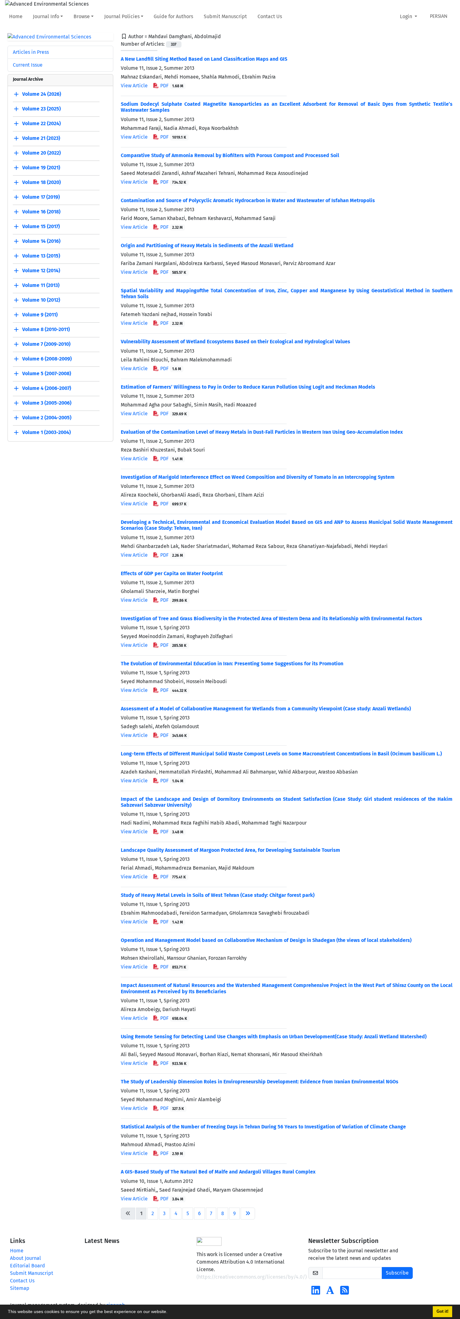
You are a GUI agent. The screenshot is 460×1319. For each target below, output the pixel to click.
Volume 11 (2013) (40, 286)
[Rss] (344, 1292)
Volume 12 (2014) (41, 271)
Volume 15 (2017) (41, 227)
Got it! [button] (442, 1311)
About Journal (25, 1258)
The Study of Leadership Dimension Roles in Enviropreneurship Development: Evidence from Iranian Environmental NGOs (259, 1082)
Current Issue (28, 65)
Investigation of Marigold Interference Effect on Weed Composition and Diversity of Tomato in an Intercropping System (258, 477)
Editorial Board (27, 1266)
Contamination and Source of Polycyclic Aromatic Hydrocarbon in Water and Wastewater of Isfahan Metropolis (248, 200)
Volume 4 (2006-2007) (46, 388)
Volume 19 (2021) (41, 168)
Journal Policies (122, 16)
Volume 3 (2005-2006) (46, 403)
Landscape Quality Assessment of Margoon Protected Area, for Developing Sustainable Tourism (230, 850)
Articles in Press (31, 52)
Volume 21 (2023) (41, 138)
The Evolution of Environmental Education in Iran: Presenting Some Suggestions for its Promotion (232, 664)
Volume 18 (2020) (41, 183)
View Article (134, 86)
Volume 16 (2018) (41, 212)
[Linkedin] (315, 1292)
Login (406, 16)
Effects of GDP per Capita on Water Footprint (172, 573)
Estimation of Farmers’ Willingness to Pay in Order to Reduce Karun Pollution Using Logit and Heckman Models (248, 387)
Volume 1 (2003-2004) (46, 433)
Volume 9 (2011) (40, 315)
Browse (82, 16)
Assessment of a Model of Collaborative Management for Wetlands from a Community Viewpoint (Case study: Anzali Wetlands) (266, 709)
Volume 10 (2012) (41, 300)
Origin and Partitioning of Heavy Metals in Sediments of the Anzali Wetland (207, 245)
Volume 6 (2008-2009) (47, 359)
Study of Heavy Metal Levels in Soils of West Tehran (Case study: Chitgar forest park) (217, 895)
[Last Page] (248, 1213)
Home (16, 16)
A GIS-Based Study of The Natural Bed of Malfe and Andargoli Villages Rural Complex (218, 1172)
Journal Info (46, 16)
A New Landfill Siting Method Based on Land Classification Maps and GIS (204, 59)
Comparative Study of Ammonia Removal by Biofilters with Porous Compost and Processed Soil (230, 155)
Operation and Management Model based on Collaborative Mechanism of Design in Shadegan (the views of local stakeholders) (266, 940)
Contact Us (270, 16)
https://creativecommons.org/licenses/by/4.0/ (251, 1277)
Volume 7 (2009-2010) (46, 344)
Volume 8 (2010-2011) (46, 330)
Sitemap (19, 1288)
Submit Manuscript (225, 16)
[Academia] (330, 1292)
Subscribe (397, 1273)
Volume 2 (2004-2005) (46, 418)
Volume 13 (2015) (41, 256)
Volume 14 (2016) (41, 241)
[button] (170, 1312)
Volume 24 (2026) (41, 94)
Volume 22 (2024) (41, 124)
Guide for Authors (173, 16)
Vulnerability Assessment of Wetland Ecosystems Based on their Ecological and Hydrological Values (235, 342)
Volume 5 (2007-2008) (46, 374)
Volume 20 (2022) (41, 153)
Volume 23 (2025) (41, 109)
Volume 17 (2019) (41, 197)
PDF (171, 86)
